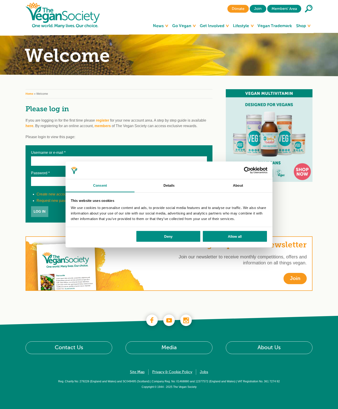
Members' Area (284, 9)
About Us (269, 348)
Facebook (152, 320)
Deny (168, 236)
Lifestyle (241, 25)
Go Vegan (182, 25)
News (159, 25)
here (29, 126)
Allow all (235, 236)
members (103, 126)
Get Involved (212, 25)
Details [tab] (169, 185)
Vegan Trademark (275, 25)
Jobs (204, 372)
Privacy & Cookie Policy (172, 372)
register (102, 120)
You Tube (169, 320)
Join (258, 9)
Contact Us (69, 348)
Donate (238, 9)
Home (29, 93)
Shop (301, 25)
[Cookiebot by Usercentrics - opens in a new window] (247, 170)
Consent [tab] (100, 185)
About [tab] (238, 185)
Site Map (137, 372)
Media (169, 348)
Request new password (56, 201)
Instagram (186, 320)
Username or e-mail (48, 152)
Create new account (53, 194)
